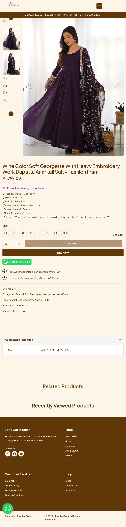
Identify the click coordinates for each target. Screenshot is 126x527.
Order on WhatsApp (19, 261)
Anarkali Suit (22, 294)
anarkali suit (15, 299)
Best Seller (35, 294)
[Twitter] (18, 310)
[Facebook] (13, 310)
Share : (6, 310)
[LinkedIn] (24, 310)
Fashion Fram (17, 305)
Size (5, 225)
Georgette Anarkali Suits (55, 294)
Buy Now (63, 252)
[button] (99, 6)
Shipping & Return (49, 277)
